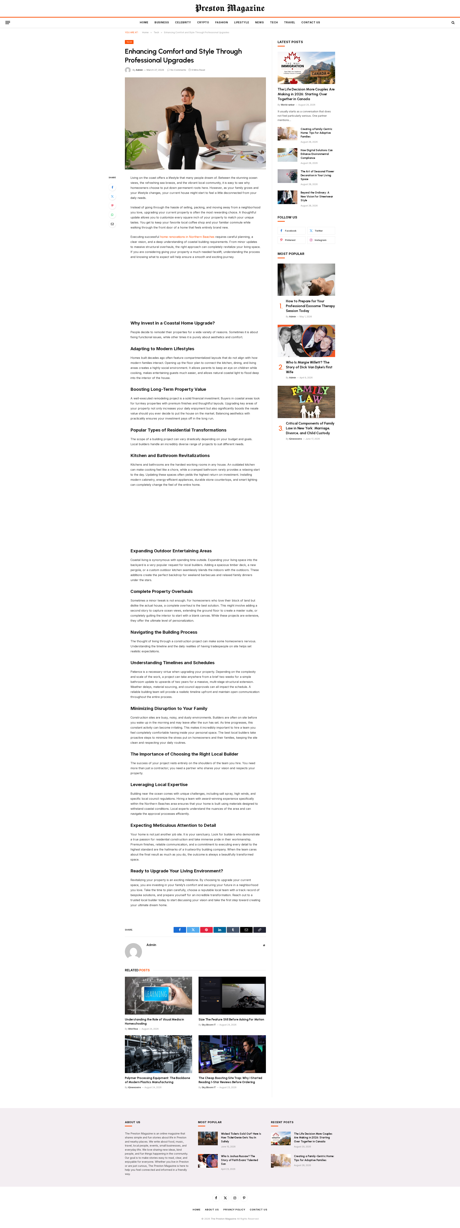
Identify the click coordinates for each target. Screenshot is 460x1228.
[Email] (112, 223)
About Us (212, 1209)
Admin (139, 69)
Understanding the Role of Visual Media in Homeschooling (154, 1021)
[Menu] (7, 22)
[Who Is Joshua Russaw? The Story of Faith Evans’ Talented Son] (208, 1161)
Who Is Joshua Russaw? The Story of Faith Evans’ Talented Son (239, 1160)
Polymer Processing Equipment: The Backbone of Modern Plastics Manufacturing (157, 1080)
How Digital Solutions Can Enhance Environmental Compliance (317, 154)
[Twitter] (112, 196)
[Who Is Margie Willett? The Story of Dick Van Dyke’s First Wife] (306, 341)
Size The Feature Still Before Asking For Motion (231, 1019)
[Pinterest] (112, 205)
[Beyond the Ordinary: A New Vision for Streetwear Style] (287, 197)
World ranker (288, 104)
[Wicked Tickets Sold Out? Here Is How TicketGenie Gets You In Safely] (208, 1138)
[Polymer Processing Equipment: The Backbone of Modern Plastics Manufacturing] (158, 1054)
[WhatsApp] (112, 214)
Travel (289, 22)
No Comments (178, 69)
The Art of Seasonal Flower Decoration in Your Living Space (317, 175)
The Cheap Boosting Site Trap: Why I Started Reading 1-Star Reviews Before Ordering (230, 1080)
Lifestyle (241, 22)
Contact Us (310, 22)
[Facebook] (112, 187)
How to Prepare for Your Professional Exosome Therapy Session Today (310, 306)
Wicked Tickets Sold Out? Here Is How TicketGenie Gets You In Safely (241, 1137)
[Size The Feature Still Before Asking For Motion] (232, 996)
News (259, 22)
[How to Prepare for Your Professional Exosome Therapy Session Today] (306, 280)
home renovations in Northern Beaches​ (187, 237)
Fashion (221, 22)
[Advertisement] (195, 289)
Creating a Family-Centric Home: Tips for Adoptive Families (316, 132)
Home (144, 22)
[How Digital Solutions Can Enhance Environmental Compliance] (287, 155)
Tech (274, 22)
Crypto (203, 22)
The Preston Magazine (224, 1218)
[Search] (453, 22)
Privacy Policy (234, 1209)
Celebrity (183, 22)
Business (162, 22)
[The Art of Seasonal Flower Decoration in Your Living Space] (287, 176)
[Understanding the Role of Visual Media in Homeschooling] (158, 996)
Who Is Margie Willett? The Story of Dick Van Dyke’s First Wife (309, 367)
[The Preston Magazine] (230, 9)
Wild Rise (133, 1028)
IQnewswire (134, 1087)
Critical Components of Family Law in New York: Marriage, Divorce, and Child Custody (310, 428)
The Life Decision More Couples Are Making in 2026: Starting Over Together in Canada (306, 94)
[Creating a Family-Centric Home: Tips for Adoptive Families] (287, 134)
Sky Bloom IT (209, 1024)
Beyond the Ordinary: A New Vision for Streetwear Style (317, 196)
